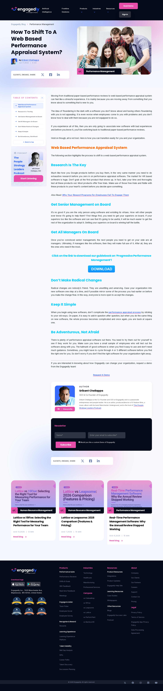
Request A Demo (101, 375)
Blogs (109, 610)
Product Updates (113, 581)
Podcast (110, 620)
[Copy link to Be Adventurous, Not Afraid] (101, 331)
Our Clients (135, 578)
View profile (67, 409)
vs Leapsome (88, 608)
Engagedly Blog (18, 24)
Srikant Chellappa (30, 60)
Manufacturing (88, 582)
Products (83, 9)
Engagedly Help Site (115, 586)
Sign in (125, 14)
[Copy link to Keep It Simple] (78, 304)
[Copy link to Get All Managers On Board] (101, 231)
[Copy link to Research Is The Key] (88, 164)
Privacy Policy (136, 612)
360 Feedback (65, 586)
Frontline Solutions (65, 10)
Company (134, 573)
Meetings (63, 596)
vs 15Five (86, 603)
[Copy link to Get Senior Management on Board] (113, 204)
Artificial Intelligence (47, 10)
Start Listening (29, 178)
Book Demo (128, 6)
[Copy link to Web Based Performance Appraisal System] (129, 147)
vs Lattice (87, 612)
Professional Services (91, 587)
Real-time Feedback (67, 591)
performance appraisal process (125, 312)
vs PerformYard (89, 617)
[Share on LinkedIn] (58, 74)
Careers (134, 587)
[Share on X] (42, 74)
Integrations (111, 576)
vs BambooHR (88, 622)
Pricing (133, 601)
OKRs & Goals (64, 581)
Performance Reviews (68, 577)
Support (134, 592)
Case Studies (112, 596)
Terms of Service (137, 617)
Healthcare (87, 578)
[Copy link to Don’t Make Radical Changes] (104, 279)
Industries (97, 9)
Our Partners (136, 582)
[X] (125, 683)
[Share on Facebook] (50, 74)
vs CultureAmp (88, 598)
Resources (110, 9)
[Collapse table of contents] (42, 98)
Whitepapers (112, 600)
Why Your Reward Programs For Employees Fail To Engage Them (95, 195)
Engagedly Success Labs (117, 615)
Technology (87, 573)
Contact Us (135, 597)
